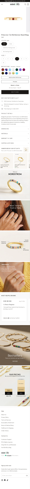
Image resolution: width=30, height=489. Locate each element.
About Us (3, 414)
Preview (15, 81)
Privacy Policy (5, 417)
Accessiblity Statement (7, 422)
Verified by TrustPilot (15, 318)
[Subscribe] (27, 476)
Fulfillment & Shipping (7, 428)
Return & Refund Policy (7, 425)
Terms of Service (6, 420)
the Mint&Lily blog (6, 447)
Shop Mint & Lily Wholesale (8, 445)
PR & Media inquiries (6, 442)
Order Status (5, 430)
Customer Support (6, 439)
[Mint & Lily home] (15, 4)
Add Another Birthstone (15, 77)
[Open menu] (2, 4)
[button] (28, 4)
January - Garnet (10, 66)
